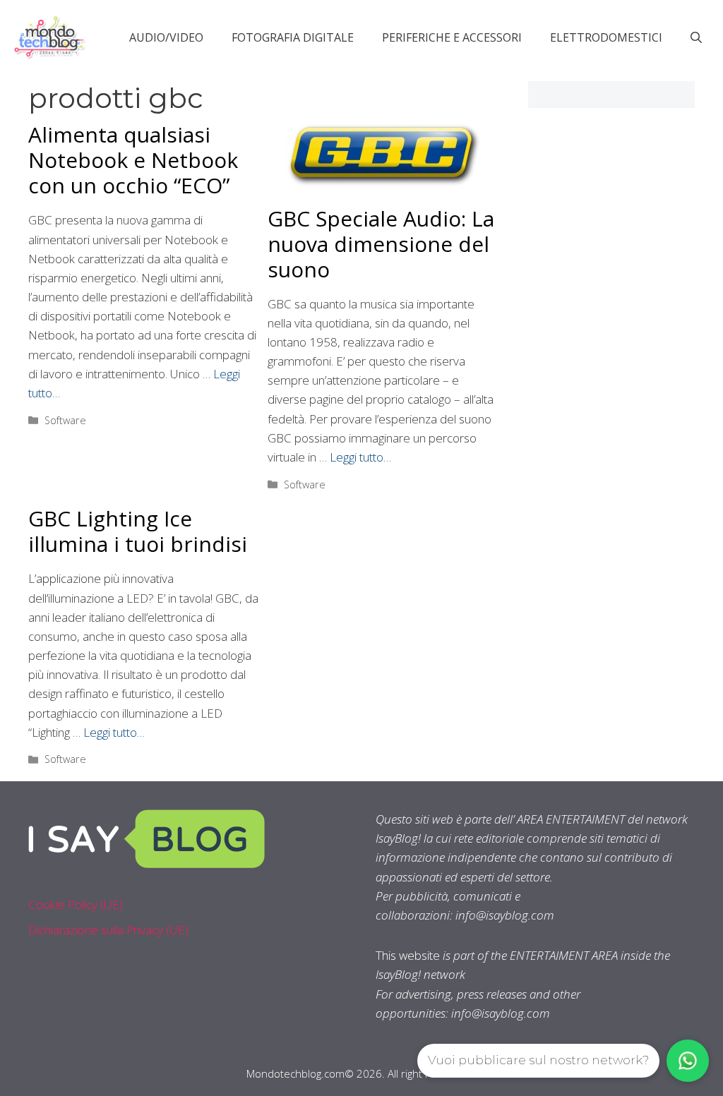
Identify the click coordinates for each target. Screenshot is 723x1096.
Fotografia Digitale (293, 37)
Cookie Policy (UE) (75, 904)
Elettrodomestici (606, 37)
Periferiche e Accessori (452, 37)
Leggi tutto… (360, 457)
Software (65, 420)
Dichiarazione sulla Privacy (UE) (108, 930)
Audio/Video (166, 37)
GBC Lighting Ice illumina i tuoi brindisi (137, 531)
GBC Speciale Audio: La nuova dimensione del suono (381, 244)
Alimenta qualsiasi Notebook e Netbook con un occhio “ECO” (133, 160)
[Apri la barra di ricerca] (696, 37)
